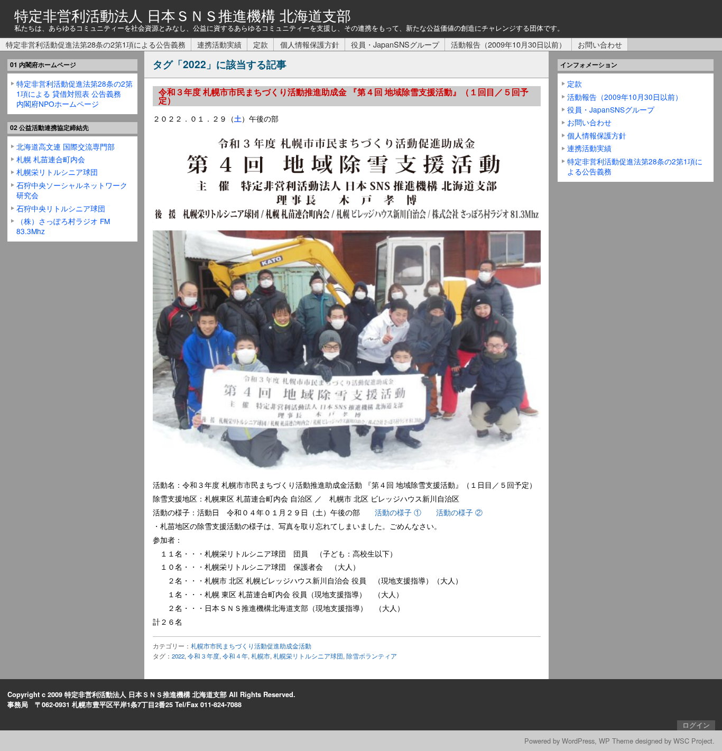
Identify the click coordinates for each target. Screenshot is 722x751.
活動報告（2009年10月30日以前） (508, 44)
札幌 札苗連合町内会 (50, 159)
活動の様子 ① (398, 511)
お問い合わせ (600, 44)
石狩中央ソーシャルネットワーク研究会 (71, 190)
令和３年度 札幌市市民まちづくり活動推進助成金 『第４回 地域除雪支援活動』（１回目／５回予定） (344, 96)
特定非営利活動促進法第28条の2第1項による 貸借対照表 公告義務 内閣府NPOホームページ (74, 93)
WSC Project (692, 741)
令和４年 (235, 656)
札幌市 (260, 656)
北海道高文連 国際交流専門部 (65, 146)
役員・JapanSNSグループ (395, 44)
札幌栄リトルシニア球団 (308, 656)
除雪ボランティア (371, 656)
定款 (260, 44)
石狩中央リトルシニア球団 (60, 208)
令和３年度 (203, 656)
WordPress (578, 741)
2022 (178, 656)
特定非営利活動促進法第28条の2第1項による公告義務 (96, 44)
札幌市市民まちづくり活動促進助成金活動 (251, 646)
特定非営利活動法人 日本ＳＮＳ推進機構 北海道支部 (182, 15)
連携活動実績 (219, 44)
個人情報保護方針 (309, 44)
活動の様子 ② (459, 511)
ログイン (696, 725)
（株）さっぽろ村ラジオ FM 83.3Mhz (63, 226)
